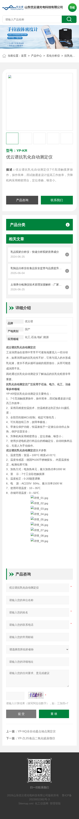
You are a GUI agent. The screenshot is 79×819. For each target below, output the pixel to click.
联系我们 (57, 200)
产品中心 (36, 55)
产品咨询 (22, 200)
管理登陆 (55, 803)
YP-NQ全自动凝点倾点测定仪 (37, 731)
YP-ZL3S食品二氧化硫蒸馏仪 (36, 738)
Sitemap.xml (25, 803)
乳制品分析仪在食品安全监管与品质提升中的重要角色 (37, 268)
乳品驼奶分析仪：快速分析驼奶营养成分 (35, 251)
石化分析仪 (53, 55)
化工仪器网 (41, 803)
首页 (23, 55)
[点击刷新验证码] (36, 695)
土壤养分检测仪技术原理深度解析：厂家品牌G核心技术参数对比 (37, 284)
